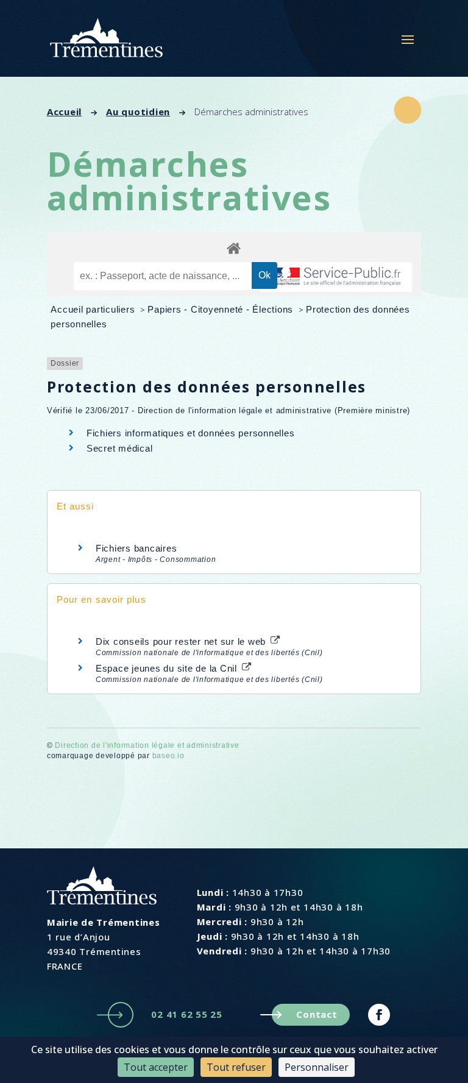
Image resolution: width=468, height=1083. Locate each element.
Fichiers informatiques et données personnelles (191, 433)
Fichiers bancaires (136, 548)
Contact (316, 1014)
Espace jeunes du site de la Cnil (168, 668)
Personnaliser (317, 1067)
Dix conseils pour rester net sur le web (182, 641)
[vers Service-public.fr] (336, 277)
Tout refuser (236, 1067)
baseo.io (168, 755)
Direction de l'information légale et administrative (147, 745)
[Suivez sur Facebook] (379, 1015)
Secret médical (120, 448)
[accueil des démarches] (234, 247)
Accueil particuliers (94, 309)
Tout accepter (156, 1067)
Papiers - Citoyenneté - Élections (221, 309)
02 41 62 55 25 (186, 1014)
